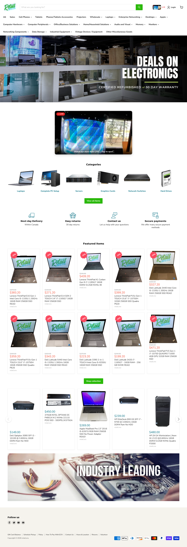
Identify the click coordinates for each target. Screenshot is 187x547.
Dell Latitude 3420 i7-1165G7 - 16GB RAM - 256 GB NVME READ (127, 362)
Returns (95, 535)
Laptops (110, 17)
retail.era (13, 306)
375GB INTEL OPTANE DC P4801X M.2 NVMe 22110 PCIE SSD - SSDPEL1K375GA (59, 418)
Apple (163, 17)
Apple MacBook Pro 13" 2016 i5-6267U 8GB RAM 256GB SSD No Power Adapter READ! (93, 432)
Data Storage (38, 31)
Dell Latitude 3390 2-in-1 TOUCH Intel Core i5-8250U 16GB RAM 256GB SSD (93, 362)
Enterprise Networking (130, 17)
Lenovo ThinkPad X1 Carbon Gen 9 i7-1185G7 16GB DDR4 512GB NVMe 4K (92, 282)
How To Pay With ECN (54, 535)
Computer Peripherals (38, 24)
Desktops (150, 17)
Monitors (153, 24)
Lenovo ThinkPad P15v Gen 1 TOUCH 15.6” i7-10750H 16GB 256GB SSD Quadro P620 (23, 363)
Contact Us (69, 535)
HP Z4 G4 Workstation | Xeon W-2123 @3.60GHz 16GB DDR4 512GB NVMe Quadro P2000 (162, 439)
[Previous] (8, 419)
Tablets (38, 17)
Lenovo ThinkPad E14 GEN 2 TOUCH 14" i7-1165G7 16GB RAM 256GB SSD (59, 298)
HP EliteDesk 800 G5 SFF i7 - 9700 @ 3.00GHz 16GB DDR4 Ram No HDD (128, 422)
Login (173, 7)
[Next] (178, 419)
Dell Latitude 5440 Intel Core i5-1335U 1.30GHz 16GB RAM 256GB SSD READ (58, 362)
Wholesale (95, 17)
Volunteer (104, 535)
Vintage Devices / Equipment (88, 31)
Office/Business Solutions (66, 24)
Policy (41, 535)
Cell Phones (24, 17)
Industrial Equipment (60, 31)
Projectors (81, 17)
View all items (93, 200)
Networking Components (15, 31)
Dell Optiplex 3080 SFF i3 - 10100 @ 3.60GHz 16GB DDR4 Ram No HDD (22, 438)
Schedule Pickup (30, 535)
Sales (12, 17)
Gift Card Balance (14, 535)
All (4, 17)
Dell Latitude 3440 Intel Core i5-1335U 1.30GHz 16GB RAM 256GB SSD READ (162, 290)
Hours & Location (82, 535)
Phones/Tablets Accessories (59, 17)
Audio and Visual (122, 24)
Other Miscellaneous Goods (119, 31)
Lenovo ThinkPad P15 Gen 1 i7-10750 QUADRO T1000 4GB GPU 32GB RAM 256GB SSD (163, 355)
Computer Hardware (13, 24)
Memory (140, 24)
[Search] (139, 7)
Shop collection (93, 381)
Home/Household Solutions (96, 24)
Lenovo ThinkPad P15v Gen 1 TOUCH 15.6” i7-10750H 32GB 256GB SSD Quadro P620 (128, 299)
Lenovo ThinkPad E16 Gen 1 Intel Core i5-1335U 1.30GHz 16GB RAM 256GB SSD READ (23, 299)
